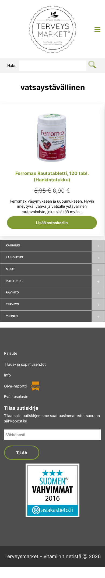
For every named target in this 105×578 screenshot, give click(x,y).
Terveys (12, 304)
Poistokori (14, 281)
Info (7, 375)
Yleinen (12, 316)
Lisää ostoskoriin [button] (52, 222)
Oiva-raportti (15, 386)
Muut (10, 269)
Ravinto (12, 292)
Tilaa (21, 452)
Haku (11, 65)
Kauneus (13, 245)
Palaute (10, 353)
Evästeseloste (16, 396)
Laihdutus (14, 257)
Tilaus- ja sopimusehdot (25, 364)
